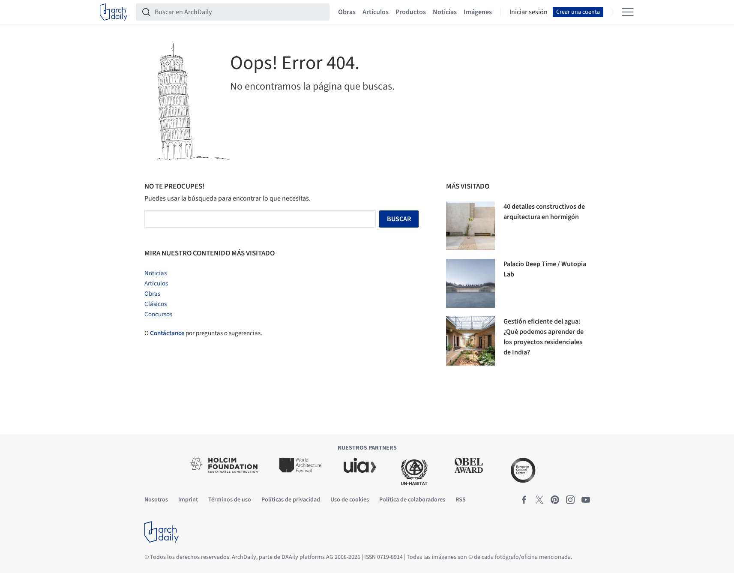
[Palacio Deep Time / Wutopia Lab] (470, 283)
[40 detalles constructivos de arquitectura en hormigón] (470, 225)
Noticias (445, 12)
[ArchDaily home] (113, 12)
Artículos (376, 12)
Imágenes (478, 12)
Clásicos (155, 304)
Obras (347, 12)
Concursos (158, 314)
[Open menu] (628, 12)
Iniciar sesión (528, 12)
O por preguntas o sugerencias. (203, 333)
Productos (410, 12)
